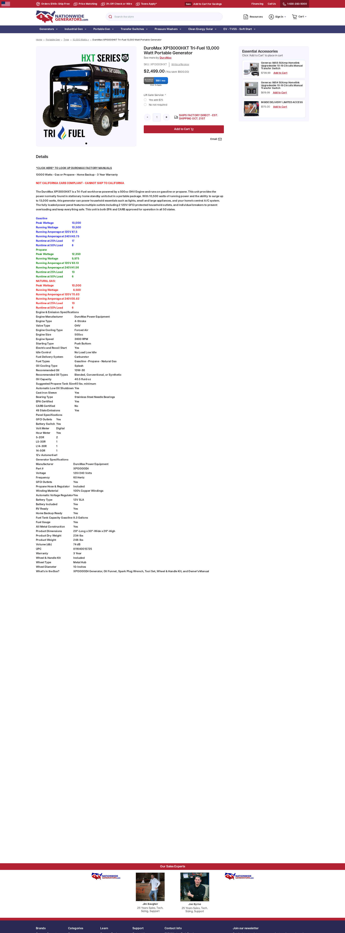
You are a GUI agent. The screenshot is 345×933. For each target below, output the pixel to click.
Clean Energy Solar (200, 29)
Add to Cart (280, 73)
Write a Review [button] (180, 64)
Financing (257, 4)
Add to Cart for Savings (207, 4)
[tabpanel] (86, 96)
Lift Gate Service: (155, 95)
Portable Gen (101, 29)
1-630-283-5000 (297, 4)
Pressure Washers (166, 29)
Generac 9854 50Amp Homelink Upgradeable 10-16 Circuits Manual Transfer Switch (282, 85)
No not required (158, 105)
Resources (256, 17)
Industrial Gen (74, 29)
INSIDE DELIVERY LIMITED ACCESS (282, 102)
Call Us (272, 4)
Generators (47, 29)
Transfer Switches (132, 29)
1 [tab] (86, 143)
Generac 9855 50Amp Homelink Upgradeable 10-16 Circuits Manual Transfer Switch (282, 66)
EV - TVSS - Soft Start (238, 29)
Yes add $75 (156, 100)
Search (110, 17)
